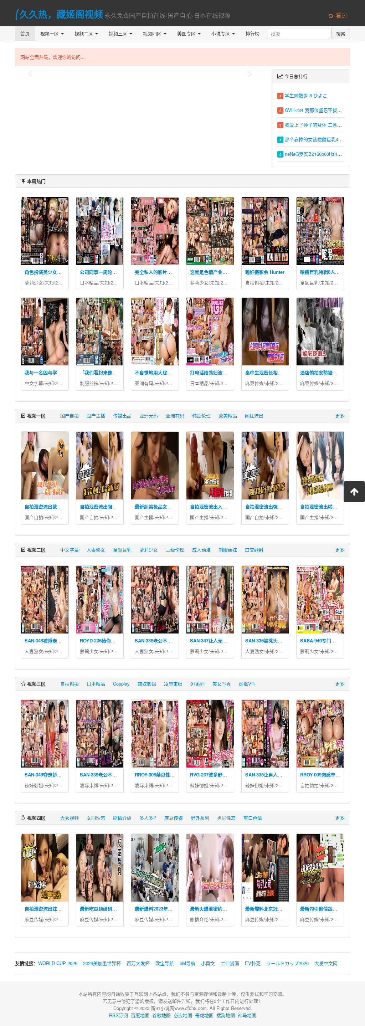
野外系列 (200, 817)
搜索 (340, 33)
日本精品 (89, 282)
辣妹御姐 (147, 683)
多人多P (147, 817)
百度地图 (140, 1015)
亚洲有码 (144, 383)
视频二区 (84, 33)
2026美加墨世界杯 (102, 963)
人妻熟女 (96, 549)
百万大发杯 (138, 963)
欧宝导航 (164, 963)
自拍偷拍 (254, 282)
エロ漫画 (230, 963)
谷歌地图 (161, 1015)
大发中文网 (326, 963)
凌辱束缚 (173, 683)
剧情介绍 (122, 817)
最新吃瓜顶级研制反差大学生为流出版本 (121, 908)
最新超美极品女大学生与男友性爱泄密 (174, 506)
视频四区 (153, 33)
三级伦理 (175, 549)
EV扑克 (253, 963)
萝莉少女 (34, 282)
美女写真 (221, 683)
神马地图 (247, 1015)
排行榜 (252, 33)
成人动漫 (201, 549)
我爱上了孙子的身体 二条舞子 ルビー (323, 124)
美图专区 (187, 33)
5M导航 (187, 963)
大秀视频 (69, 817)
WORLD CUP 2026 (57, 963)
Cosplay (121, 683)
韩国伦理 (201, 415)
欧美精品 (228, 415)
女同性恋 (96, 817)
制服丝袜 (89, 383)
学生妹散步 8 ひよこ (306, 95)
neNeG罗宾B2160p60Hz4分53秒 (318, 153)
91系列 (197, 683)
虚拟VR (247, 683)
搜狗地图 (225, 1015)
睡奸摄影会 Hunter (264, 271)
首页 (25, 33)
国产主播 (96, 415)
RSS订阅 (118, 1015)
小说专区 (221, 33)
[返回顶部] (354, 491)
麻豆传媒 (254, 383)
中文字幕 (34, 383)
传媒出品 (122, 415)
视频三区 (119, 33)
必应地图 (183, 1015)
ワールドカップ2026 (287, 963)
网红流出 (254, 415)
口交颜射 (254, 549)
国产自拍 (69, 415)
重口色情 (252, 817)
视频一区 (50, 33)
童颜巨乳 (309, 282)
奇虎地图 (204, 1015)
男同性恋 (226, 817)
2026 (60, 282)
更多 (339, 415)
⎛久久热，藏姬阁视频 (59, 14)
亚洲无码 (148, 415)
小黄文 (208, 963)
